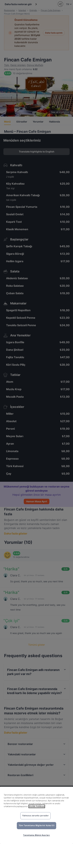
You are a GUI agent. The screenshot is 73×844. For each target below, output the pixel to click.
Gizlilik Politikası (36, 806)
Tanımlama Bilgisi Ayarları (36, 835)
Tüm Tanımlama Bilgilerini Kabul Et (36, 825)
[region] (36, 815)
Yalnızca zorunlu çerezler (35, 815)
